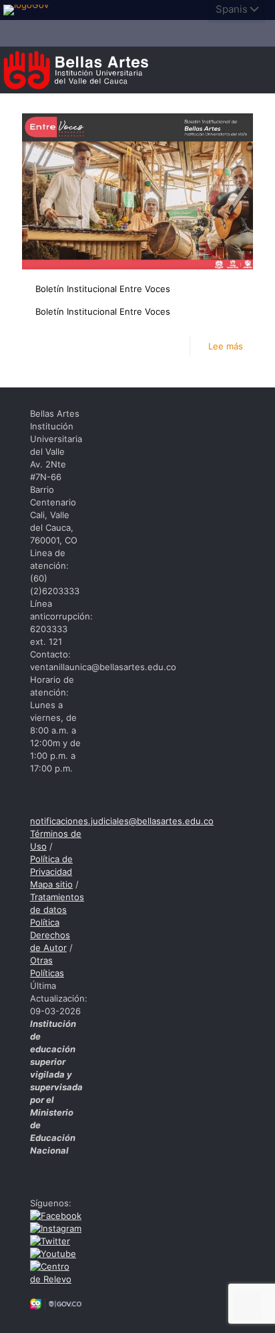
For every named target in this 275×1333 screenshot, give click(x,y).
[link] (30, 10)
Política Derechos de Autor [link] (50, 935)
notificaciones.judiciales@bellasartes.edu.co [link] (122, 821)
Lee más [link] (225, 346)
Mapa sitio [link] (51, 884)
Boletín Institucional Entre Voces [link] (102, 288)
